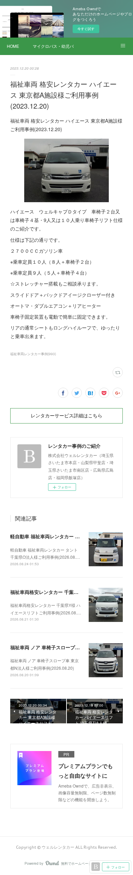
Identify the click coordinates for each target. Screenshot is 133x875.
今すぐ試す (85, 28)
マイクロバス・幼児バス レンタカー (53, 46)
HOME (13, 46)
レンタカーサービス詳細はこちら (66, 416)
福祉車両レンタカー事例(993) (33, 353)
